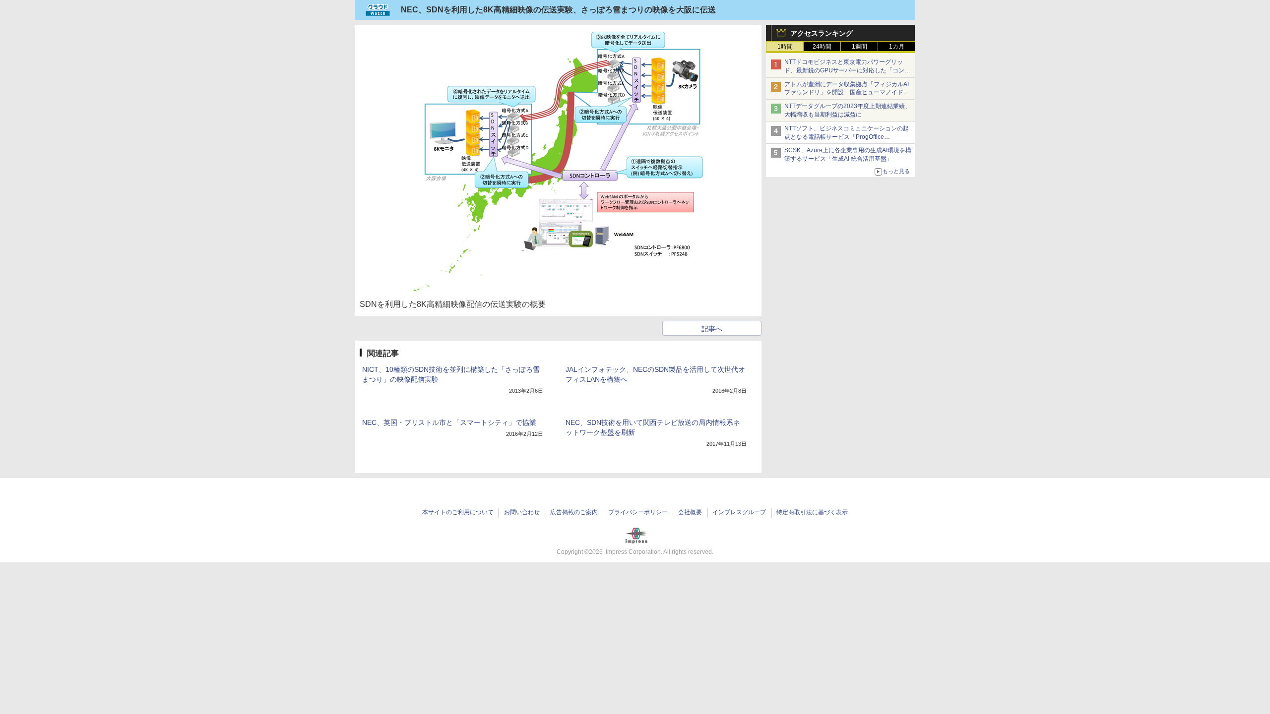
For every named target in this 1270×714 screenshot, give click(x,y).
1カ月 (896, 46)
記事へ (711, 329)
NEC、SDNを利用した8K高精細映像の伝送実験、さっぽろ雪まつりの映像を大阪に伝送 (558, 9)
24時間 (822, 46)
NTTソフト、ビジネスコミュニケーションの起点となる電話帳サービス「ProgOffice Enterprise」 (846, 137)
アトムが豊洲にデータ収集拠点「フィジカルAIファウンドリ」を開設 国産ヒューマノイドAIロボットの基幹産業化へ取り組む (846, 93)
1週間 (859, 46)
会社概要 (690, 512)
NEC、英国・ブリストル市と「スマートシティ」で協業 (449, 422)
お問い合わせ (522, 512)
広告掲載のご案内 (574, 512)
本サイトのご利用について (458, 512)
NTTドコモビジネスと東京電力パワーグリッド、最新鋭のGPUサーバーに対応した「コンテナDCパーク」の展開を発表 (847, 70)
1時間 (785, 46)
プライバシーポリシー (638, 512)
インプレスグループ (739, 512)
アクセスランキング (821, 33)
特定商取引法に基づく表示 (812, 512)
